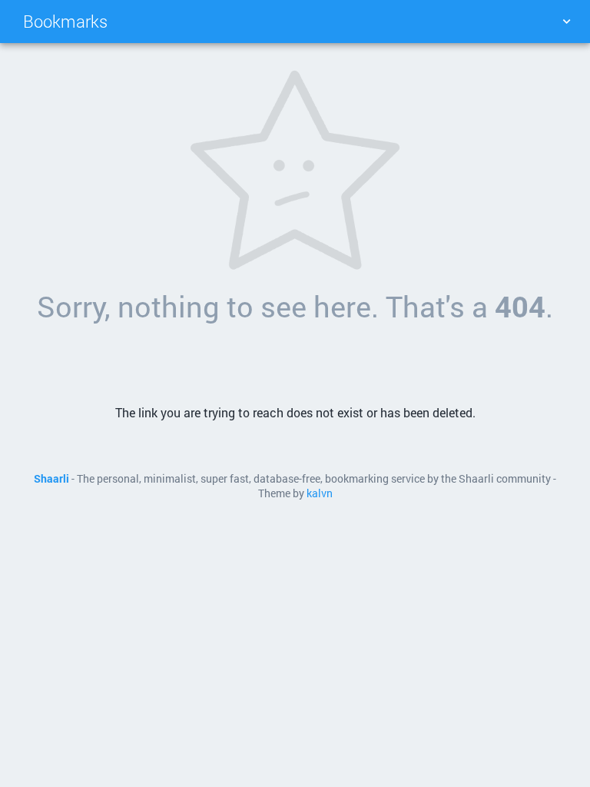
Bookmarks (65, 21)
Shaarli (51, 479)
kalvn (320, 493)
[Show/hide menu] (566, 21)
